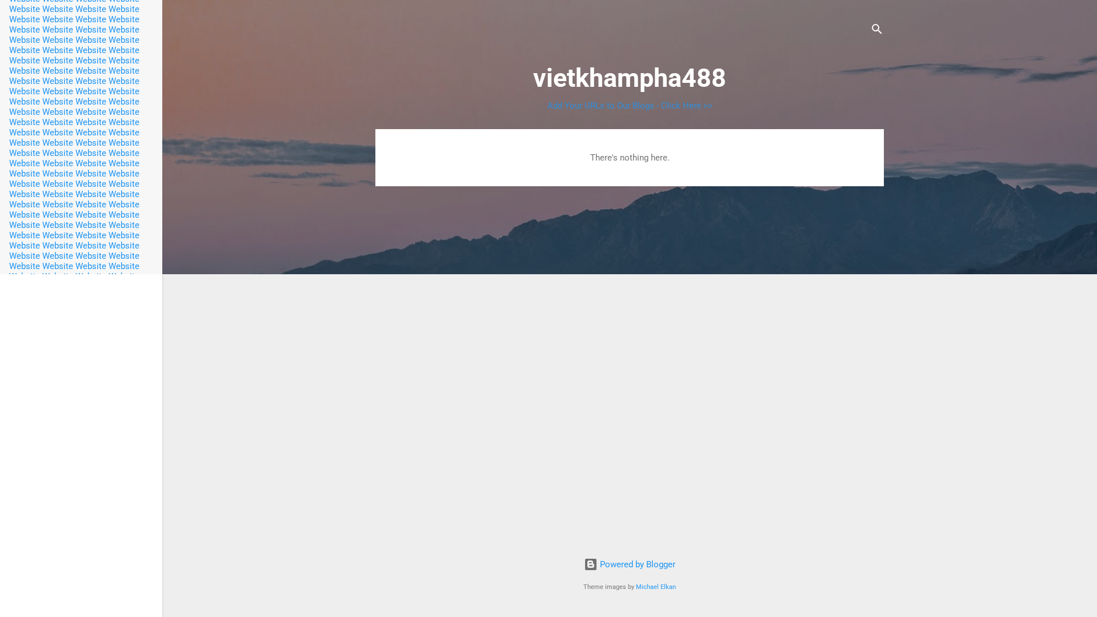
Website (24, 9)
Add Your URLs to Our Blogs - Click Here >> (629, 106)
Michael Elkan (656, 587)
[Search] (877, 31)
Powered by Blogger (636, 564)
